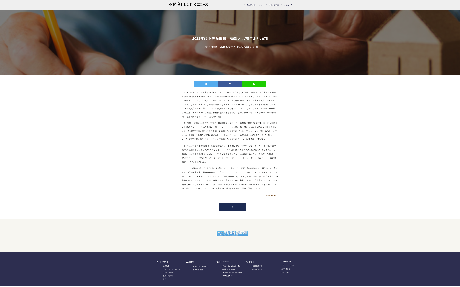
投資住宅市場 (274, 5)
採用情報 (250, 262)
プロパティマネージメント (171, 269)
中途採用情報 (257, 269)
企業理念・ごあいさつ (200, 266)
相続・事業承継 (168, 276)
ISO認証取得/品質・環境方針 (232, 272)
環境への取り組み (229, 269)
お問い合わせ (285, 269)
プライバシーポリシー (288, 265)
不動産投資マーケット (255, 5)
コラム (286, 5)
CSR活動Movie (228, 276)
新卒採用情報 (257, 266)
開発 (164, 279)
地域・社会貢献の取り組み (232, 266)
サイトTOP (285, 272)
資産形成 (166, 266)
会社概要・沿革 (198, 270)
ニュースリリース (287, 261)
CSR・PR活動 (222, 262)
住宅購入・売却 (168, 272)
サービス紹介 (162, 262)
